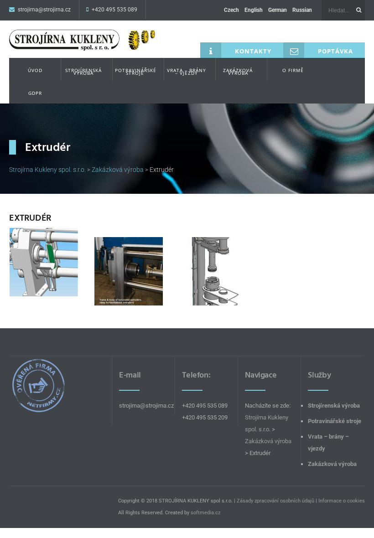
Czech (231, 10)
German (277, 10)
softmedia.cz (205, 513)
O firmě (293, 70)
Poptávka (335, 51)
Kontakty (253, 51)
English (253, 10)
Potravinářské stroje (135, 71)
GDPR (35, 93)
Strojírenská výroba (83, 71)
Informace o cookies (341, 501)
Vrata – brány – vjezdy (186, 71)
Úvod (35, 70)
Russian (302, 10)
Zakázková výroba (238, 71)
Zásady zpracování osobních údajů (275, 501)
